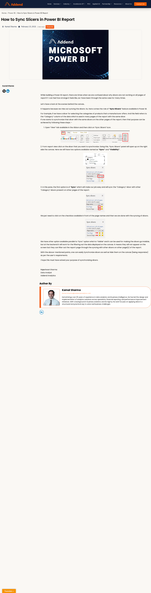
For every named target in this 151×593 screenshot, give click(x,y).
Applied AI (96, 4)
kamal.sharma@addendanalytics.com (76, 293)
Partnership (106, 4)
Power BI (11, 13)
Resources (117, 4)
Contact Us (140, 4)
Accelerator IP (78, 4)
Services (57, 4)
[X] (4, 91)
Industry (66, 4)
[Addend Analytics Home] (13, 4)
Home (49, 4)
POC (88, 4)
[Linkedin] (8, 91)
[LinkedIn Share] (41, 312)
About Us (128, 4)
